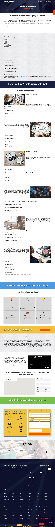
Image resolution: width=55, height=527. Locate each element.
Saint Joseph (38, 509)
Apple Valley (5, 496)
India (29, 482)
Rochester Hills (38, 508)
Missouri (29, 508)
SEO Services (11, 301)
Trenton (45, 499)
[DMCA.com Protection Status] (19, 525)
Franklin (13, 515)
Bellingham (5, 506)
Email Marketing (43, 315)
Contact (49, 1)
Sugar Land (46, 496)
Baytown (5, 503)
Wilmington (46, 512)
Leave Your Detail (46, 455)
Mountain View (30, 509)
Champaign (5, 518)
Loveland (29, 493)
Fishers (13, 509)
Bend (4, 508)
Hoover (21, 493)
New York (29, 512)
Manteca (29, 496)
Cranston (13, 499)
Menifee (29, 500)
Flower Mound (14, 512)
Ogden (29, 515)
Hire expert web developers (23, 76)
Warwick (45, 509)
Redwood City (38, 506)
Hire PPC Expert (30, 475)
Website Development (27, 8)
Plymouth (37, 500)
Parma (29, 518)
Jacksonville (22, 499)
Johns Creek (22, 500)
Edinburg (13, 505)
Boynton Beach (6, 512)
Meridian (29, 503)
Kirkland (21, 506)
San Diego (37, 512)
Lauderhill (21, 512)
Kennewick (21, 505)
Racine (37, 502)
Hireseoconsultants (9, 525)
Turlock (45, 502)
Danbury (13, 502)
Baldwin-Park (6, 502)
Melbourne (29, 499)
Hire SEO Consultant (31, 477)
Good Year (13, 518)
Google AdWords (11, 315)
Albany (5, 493)
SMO (29, 467)
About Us (46, 1)
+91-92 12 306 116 (13, 411)
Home (38, 1)
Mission (29, 506)
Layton (21, 515)
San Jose (37, 515)
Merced (29, 502)
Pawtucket (37, 493)
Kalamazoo (21, 503)
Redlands (37, 505)
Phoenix (37, 499)
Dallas (13, 500)
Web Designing (43, 301)
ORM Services (27, 315)
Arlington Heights (6, 499)
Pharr (37, 496)
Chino (13, 493)
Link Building (30, 470)
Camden (5, 515)
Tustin (45, 503)
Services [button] (41, 1)
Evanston (13, 506)
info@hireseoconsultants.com (21, 455)
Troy (45, 500)
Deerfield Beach (14, 503)
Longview (21, 518)
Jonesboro (21, 502)
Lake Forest (22, 509)
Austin (5, 500)
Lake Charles (22, 508)
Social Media (27, 301)
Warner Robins (46, 508)
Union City (46, 505)
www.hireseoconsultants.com (44, 526)
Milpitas (29, 505)
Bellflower (5, 505)
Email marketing (30, 472)
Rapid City (37, 503)
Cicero (13, 496)
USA (29, 480)
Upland (45, 506)
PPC (29, 469)
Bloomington (5, 509)
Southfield (45, 493)
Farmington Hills (14, 508)
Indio (20, 496)
